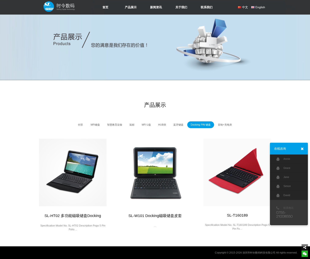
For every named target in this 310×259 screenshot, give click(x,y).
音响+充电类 (225, 124)
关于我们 (181, 7)
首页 (105, 7)
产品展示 (131, 7)
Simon (287, 186)
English (260, 7)
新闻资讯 (156, 7)
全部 (80, 124)
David (286, 195)
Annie (286, 158)
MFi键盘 (95, 124)
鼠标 (132, 124)
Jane (286, 177)
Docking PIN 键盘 (201, 124)
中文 (245, 7)
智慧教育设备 (114, 124)
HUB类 (162, 124)
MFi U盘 (146, 124)
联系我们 (207, 7)
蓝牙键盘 (178, 124)
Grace (286, 168)
